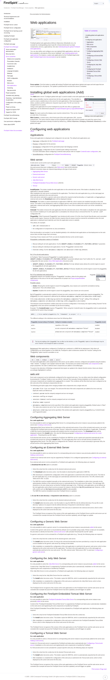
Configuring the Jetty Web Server (94, 65)
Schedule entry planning (12, 95)
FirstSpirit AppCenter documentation (44, 57)
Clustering (10, 88)
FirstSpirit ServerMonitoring (11, 115)
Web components (92, 46)
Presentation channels (13, 61)
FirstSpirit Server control (10, 24)
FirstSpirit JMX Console (10, 118)
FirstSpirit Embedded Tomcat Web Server (45, 183)
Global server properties (14, 59)
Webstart (9, 73)
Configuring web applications (94, 39)
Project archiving (10, 107)
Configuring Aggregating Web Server (95, 52)
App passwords (11, 90)
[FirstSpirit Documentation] (19, 3)
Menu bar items (10, 54)
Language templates (12, 71)
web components (94, 363)
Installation (7, 21)
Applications (90, 42)
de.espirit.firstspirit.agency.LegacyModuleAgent (69, 108)
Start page (10, 76)
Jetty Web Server (38, 180)
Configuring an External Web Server (95, 57)
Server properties (11, 56)
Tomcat (35, 185)
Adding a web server (36, 455)
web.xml (89, 49)
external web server (60, 531)
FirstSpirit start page (9, 44)
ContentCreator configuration (89, 151)
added (92, 527)
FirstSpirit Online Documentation (13, 130)
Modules (9, 80)
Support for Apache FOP (13, 109)
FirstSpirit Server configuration (12, 28)
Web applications (12, 85)
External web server (39, 174)
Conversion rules (12, 63)
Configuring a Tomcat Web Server (94, 77)
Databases (10, 68)
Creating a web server (44, 425)
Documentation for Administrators (40, 14)
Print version (95, 669)
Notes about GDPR (9, 124)
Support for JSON (11, 112)
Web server (10, 83)
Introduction (7, 13)
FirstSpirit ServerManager (11, 47)
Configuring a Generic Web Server (94, 61)
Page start (103, 669)
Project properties (11, 93)
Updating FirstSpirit (9, 36)
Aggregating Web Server (40, 171)
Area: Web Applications (56, 261)
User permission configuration (12, 121)
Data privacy (81, 676)
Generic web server (39, 177)
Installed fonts (11, 66)
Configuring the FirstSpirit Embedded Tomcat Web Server (94, 71)
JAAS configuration (12, 78)
